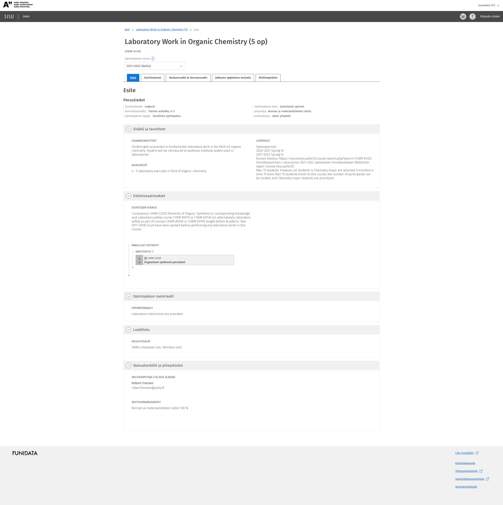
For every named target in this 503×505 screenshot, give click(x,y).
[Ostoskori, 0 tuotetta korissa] (463, 16)
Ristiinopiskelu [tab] (268, 77)
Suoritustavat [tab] (152, 77)
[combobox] (155, 66)
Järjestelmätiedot (466, 486)
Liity (464, 453)
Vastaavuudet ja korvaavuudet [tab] (188, 77)
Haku (26, 16)
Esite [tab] (133, 77)
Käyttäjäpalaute (465, 463)
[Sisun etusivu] (9, 16)
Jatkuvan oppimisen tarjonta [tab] (233, 77)
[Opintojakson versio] (153, 59)
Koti (127, 29)
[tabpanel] (251, 258)
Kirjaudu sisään (490, 16)
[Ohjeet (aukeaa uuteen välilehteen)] (472, 16)
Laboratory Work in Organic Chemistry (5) (162, 29)
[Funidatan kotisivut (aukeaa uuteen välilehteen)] (25, 453)
